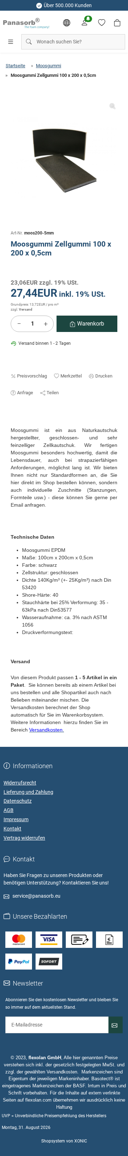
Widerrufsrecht (20, 783)
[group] (64, 154)
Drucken (103, 376)
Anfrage (25, 392)
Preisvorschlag (32, 376)
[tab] (14, 423)
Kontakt (12, 829)
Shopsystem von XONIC (64, 1141)
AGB (9, 810)
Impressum (16, 819)
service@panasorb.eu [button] (36, 896)
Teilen (53, 392)
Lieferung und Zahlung (28, 792)
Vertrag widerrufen (24, 838)
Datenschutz (18, 801)
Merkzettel (71, 376)
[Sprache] (66, 23)
